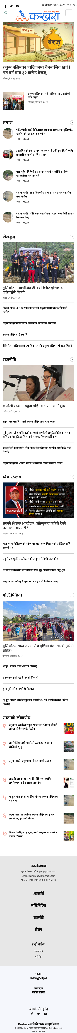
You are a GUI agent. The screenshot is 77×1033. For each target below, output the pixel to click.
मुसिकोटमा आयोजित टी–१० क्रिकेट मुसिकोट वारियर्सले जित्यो (33, 290)
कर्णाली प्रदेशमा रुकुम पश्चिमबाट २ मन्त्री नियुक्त (34, 406)
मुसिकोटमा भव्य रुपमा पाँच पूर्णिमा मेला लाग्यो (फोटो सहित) (38, 648)
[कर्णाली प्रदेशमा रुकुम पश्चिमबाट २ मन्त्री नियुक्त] (38, 383)
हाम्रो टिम (38, 957)
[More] (72, 122)
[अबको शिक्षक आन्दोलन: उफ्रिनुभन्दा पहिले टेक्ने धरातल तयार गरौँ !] (38, 500)
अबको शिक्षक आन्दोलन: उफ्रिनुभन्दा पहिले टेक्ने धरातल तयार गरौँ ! (34, 525)
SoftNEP (41, 1031)
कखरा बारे (38, 951)
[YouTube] (17, 6)
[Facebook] (5, 6)
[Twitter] (11, 6)
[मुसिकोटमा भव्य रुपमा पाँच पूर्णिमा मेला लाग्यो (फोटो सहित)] (38, 621)
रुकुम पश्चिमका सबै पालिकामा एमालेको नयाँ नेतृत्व (49, 95)
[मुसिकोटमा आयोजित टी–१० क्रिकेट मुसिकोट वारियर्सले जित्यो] (38, 262)
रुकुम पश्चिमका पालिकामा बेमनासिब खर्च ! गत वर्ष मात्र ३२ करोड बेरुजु (36, 70)
